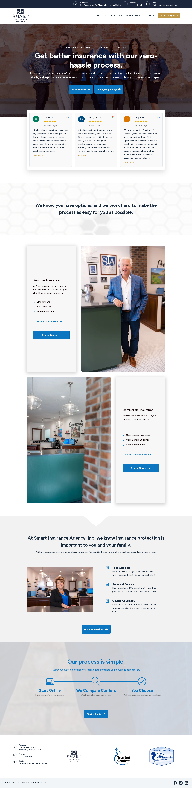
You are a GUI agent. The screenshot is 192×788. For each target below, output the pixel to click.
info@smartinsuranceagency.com (166, 5)
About (100, 16)
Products (114, 16)
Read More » (38, 155)
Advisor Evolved (40, 782)
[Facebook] (175, 783)
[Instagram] (181, 783)
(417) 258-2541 (136, 5)
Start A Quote (169, 15)
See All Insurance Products (48, 321)
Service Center (133, 16)
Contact (149, 16)
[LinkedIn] (186, 783)
